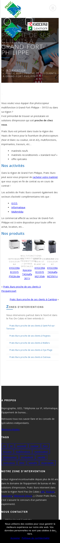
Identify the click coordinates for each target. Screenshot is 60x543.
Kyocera (7, 451)
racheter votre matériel (45, 177)
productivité (27, 457)
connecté (21, 445)
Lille (42, 491)
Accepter (15, 538)
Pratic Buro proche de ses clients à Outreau (30, 357)
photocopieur (10, 457)
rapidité (41, 457)
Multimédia (17, 211)
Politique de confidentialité (36, 538)
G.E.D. (14, 203)
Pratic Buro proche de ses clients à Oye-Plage (31, 350)
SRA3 (21, 462)
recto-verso (9, 462)
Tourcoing (6, 495)
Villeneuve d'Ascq (23, 495)
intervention (16, 70)
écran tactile (47, 462)
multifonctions (23, 451)
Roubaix (50, 491)
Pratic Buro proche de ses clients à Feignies (30, 335)
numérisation (41, 451)
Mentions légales (10, 429)
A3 (4, 445)
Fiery (45, 445)
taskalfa (33, 462)
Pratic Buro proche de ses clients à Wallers (30, 342)
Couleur (34, 445)
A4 (11, 445)
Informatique (18, 207)
